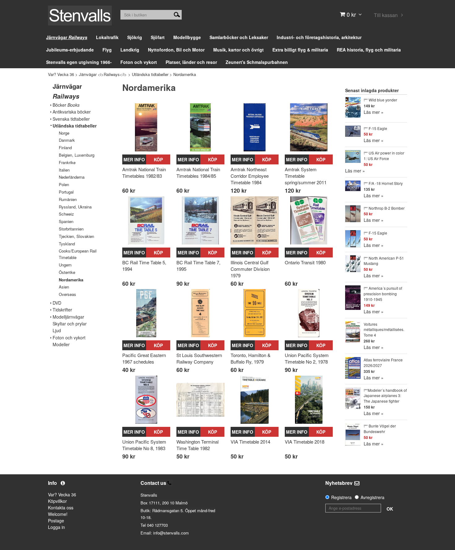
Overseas (67, 294)
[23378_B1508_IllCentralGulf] (255, 220)
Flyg (107, 50)
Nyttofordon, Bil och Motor (176, 50)
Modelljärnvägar (68, 317)
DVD (57, 303)
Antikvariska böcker (72, 112)
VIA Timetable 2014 (250, 441)
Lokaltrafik (107, 37)
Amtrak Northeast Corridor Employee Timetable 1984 (250, 176)
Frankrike (67, 162)
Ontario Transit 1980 (305, 262)
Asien (64, 287)
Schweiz (66, 214)
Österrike (67, 272)
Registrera (341, 497)
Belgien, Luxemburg (76, 155)
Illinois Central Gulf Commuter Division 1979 (250, 269)
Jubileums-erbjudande (70, 50)
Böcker (66, 105)
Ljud (57, 330)
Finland (65, 147)
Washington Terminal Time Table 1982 (197, 444)
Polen (64, 184)
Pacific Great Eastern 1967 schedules (144, 358)
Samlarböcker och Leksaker (239, 37)
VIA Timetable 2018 (304, 441)
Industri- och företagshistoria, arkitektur (319, 37)
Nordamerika (184, 74)
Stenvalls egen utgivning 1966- (79, 62)
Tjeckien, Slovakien (76, 236)
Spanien (66, 221)
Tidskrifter (62, 310)
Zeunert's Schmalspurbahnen (257, 62)
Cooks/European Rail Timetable (78, 254)
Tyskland (67, 244)
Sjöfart (158, 37)
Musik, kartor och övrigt (238, 50)
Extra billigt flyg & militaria (300, 50)
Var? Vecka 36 (61, 74)
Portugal (66, 192)
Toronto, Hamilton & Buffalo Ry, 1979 (251, 358)
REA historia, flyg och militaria (369, 50)
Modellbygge (187, 37)
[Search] (177, 14)
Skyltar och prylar (70, 324)
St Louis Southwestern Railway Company (199, 358)
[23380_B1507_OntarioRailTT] (309, 220)
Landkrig (129, 50)
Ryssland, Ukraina (75, 207)
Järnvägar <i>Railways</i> (103, 74)
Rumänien (68, 199)
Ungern (65, 265)
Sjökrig (134, 37)
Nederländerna (71, 177)
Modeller (61, 344)
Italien (64, 170)
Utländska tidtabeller (150, 74)
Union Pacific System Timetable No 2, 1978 (307, 358)
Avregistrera (372, 497)
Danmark (67, 140)
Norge (64, 133)
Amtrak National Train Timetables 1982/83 (144, 172)
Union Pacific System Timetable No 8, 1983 (144, 444)
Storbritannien (71, 229)
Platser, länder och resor (191, 62)
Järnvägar (66, 37)
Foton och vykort (138, 62)
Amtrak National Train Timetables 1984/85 (198, 172)
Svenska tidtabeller (71, 119)
